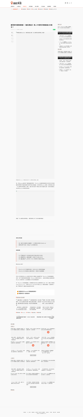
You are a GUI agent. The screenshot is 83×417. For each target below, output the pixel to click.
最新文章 (59, 24)
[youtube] (67, 3)
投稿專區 (49, 6)
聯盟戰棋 (46, 9)
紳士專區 (37, 6)
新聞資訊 (25, 6)
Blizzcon (23, 312)
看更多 (33, 355)
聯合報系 (47, 412)
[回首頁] (16, 3)
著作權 (40, 412)
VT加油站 (43, 6)
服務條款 (37, 412)
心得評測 (18, 6)
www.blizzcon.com (20, 284)
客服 (29, 412)
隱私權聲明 (43, 412)
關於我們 (54, 412)
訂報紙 (51, 412)
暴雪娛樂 (18, 312)
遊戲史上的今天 (53, 9)
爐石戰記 (34, 312)
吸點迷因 (41, 9)
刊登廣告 (24, 412)
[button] (71, 3)
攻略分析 (12, 6)
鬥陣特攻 (29, 312)
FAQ (27, 412)
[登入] (69, 3)
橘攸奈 (29, 9)
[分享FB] (12, 32)
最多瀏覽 (59, 49)
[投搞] (65, 3)
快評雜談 (31, 6)
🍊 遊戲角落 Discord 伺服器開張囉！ (27, 291)
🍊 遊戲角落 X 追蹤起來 (23, 293)
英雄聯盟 (24, 9)
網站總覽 (58, 412)
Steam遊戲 (35, 9)
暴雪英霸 (39, 312)
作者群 (54, 6)
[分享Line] (12, 35)
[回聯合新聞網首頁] (12, 3)
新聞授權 (33, 412)
